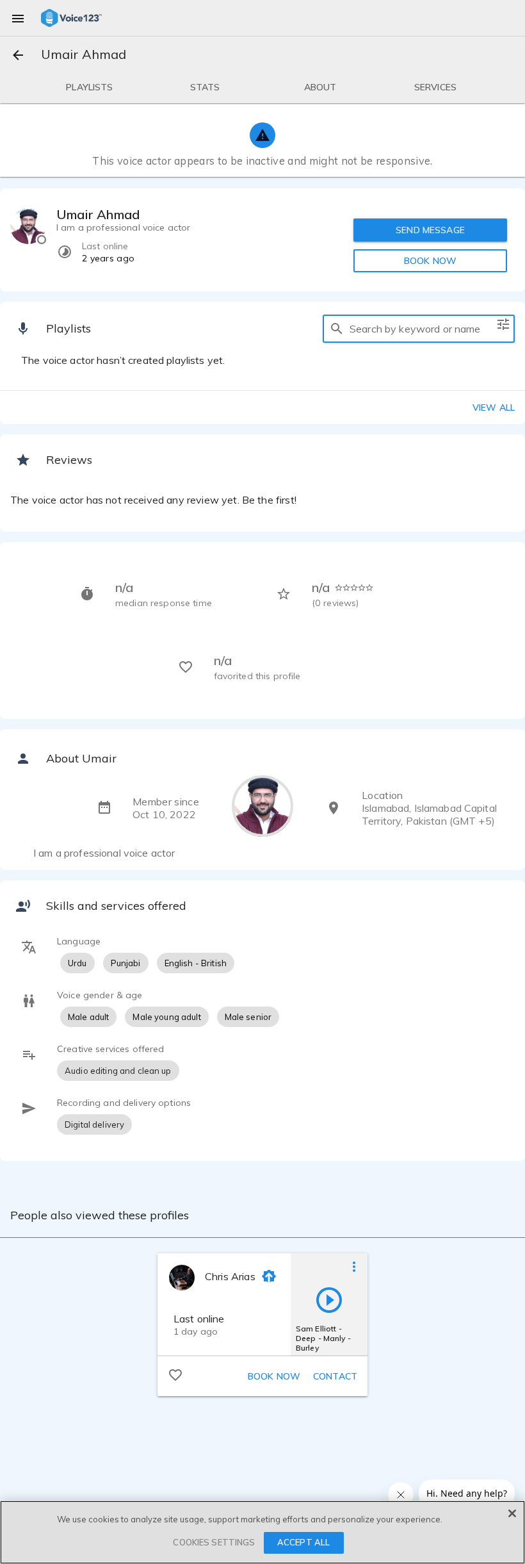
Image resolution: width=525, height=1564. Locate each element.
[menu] (18, 18)
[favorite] (175, 1374)
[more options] (354, 1266)
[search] (337, 329)
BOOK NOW (430, 261)
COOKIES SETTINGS (214, 1542)
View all (493, 407)
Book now (274, 1376)
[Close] (512, 1513)
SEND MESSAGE (430, 230)
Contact (335, 1376)
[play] (329, 1299)
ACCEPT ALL (303, 1542)
